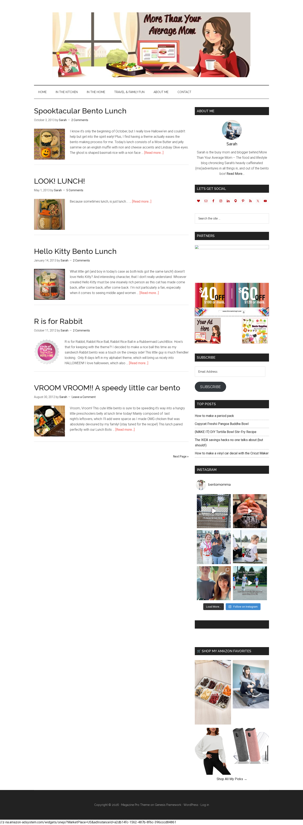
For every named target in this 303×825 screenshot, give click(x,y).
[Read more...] (153, 153)
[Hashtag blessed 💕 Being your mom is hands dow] (214, 547)
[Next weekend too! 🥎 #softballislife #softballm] (250, 583)
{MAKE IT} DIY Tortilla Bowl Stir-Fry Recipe (225, 432)
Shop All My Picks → (232, 779)
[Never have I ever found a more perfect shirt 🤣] (250, 547)
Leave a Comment (84, 397)
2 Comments (79, 120)
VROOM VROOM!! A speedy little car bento (107, 387)
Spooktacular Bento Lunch (80, 110)
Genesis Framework (168, 804)
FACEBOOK (206, 624)
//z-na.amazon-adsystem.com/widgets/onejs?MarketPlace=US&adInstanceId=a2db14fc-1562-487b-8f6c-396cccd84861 (88, 822)
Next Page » (181, 456)
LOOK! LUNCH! (59, 181)
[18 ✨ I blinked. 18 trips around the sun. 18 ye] (214, 583)
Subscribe (210, 387)
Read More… (235, 174)
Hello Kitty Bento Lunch (75, 251)
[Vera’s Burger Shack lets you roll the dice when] (250, 511)
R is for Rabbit (58, 321)
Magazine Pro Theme (135, 804)
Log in (205, 804)
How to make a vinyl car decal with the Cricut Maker (232, 453)
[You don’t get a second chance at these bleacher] (214, 511)
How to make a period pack (214, 416)
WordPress (190, 804)
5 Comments (74, 190)
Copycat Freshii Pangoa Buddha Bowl (222, 424)
